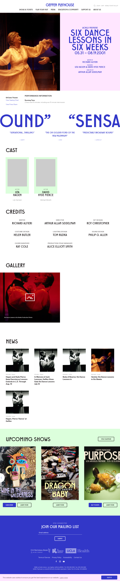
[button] (95, 6)
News (41, 19)
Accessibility (67, 557)
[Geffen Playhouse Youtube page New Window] (64, 561)
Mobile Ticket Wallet (111, 5)
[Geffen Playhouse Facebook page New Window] (56, 561)
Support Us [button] (86, 9)
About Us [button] (97, 9)
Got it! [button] (109, 577)
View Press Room (11, 104)
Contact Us (78, 557)
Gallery (34, 19)
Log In (98, 5)
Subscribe (9, 505)
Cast (21, 19)
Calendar (106, 439)
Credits (27, 19)
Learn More (60, 505)
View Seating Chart (12, 100)
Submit (60, 538)
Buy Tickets (95, 505)
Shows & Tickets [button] (26, 9)
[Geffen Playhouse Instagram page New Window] (60, 561)
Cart (102, 5)
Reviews (15, 19)
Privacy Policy (56, 557)
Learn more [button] (64, 577)
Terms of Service (44, 557)
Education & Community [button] (68, 9)
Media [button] (53, 9)
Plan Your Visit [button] (42, 9)
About (8, 19)
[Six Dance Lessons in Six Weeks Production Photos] (30, 297)
